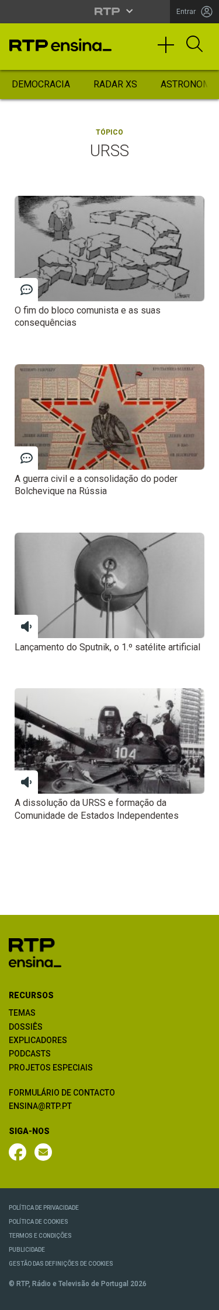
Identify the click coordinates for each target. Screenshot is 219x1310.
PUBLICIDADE (27, 1249)
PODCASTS (30, 1053)
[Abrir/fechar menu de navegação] (170, 50)
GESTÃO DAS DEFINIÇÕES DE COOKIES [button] (61, 1263)
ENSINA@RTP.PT (40, 1106)
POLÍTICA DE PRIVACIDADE (44, 1208)
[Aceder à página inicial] (60, 44)
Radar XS (115, 84)
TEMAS (22, 1012)
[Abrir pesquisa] (194, 45)
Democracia (41, 84)
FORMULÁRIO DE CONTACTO (62, 1092)
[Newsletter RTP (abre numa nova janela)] (43, 1152)
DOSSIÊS (26, 1026)
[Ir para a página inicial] (35, 952)
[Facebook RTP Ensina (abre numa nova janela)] (17, 1152)
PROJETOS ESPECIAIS (51, 1067)
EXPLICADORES (38, 1040)
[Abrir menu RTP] (109, 11)
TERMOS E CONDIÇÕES (40, 1235)
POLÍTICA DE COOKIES (38, 1222)
